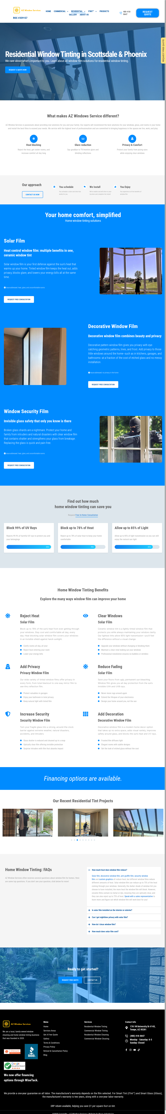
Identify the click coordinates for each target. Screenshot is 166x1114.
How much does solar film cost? (105, 931)
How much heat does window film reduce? (109, 870)
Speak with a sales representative (139, 896)
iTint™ (91, 11)
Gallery (73, 14)
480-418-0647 (127, 13)
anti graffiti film (127, 876)
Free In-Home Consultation (86, 515)
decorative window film (110, 876)
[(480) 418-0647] (126, 1035)
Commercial (60, 11)
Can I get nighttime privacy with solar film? (110, 917)
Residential (77, 11)
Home (48, 11)
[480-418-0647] (121, 13)
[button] (3, 823)
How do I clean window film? (104, 924)
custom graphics (106, 879)
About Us (84, 14)
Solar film (96, 876)
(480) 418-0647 (137, 1035)
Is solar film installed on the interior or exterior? (112, 910)
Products (104, 11)
